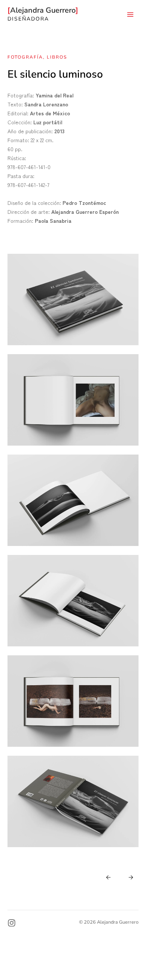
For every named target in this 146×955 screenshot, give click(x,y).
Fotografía (25, 57)
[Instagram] (11, 923)
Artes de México (50, 113)
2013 (59, 131)
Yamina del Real (54, 95)
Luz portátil (47, 122)
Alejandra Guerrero (43, 10)
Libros (57, 57)
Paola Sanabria (53, 220)
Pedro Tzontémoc (84, 202)
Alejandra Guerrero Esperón (85, 211)
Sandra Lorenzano (46, 104)
